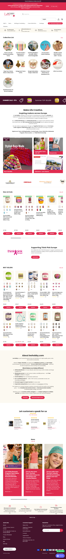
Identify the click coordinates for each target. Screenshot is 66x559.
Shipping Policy (52, 553)
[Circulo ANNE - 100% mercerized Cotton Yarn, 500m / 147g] (8, 200)
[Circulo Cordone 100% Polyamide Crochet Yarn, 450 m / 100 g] (30, 200)
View (62, 37)
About (4, 525)
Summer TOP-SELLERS (36, 100)
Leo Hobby (8, 553)
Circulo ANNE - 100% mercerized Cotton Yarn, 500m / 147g (7, 218)
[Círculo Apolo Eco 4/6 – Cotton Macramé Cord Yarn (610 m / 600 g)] (57, 316)
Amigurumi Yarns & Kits (21, 71)
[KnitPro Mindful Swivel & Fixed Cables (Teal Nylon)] (20, 316)
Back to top (32, 517)
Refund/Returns (26, 531)
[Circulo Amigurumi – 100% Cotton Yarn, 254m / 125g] (57, 276)
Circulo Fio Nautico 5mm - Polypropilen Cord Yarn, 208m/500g (33, 294)
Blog (4, 537)
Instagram (40, 384)
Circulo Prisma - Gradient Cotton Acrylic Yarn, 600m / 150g (18, 212)
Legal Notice (26, 535)
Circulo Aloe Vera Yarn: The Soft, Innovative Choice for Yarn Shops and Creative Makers (33, 475)
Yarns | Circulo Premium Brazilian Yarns (8, 54)
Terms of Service (27, 537)
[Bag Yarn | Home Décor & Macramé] (8, 64)
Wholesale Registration (37, 397)
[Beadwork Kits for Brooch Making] (8, 83)
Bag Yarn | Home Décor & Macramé (8, 71)
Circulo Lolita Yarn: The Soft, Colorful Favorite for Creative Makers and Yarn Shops (53, 475)
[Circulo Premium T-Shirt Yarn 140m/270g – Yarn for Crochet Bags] (20, 276)
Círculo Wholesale (7, 534)
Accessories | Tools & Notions (45, 53)
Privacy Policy (44, 553)
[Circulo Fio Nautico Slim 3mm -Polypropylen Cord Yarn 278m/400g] (45, 316)
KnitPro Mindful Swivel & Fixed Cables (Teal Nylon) (20, 325)
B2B (4, 541)
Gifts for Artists (57, 71)
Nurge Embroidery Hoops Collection (33, 71)
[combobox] (42, 14)
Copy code (54, 6)
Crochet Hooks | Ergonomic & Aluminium (20, 54)
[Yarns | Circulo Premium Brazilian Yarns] (8, 46)
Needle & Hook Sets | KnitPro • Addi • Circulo (58, 54)
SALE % (4, 23)
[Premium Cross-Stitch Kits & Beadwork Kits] (45, 64)
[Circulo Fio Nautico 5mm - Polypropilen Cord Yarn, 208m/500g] (33, 276)
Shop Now (25, 397)
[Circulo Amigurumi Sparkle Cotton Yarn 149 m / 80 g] (52, 200)
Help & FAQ (25, 525)
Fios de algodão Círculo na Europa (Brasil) (9, 531)
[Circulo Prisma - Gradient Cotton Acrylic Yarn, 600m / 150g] (19, 200)
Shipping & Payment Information (27, 528)
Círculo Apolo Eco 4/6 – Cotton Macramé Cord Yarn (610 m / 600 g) (57, 335)
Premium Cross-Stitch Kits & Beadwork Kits (45, 72)
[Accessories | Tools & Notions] (45, 46)
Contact (25, 533)
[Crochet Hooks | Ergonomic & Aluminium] (20, 46)
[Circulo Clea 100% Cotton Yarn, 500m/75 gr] (33, 316)
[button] (62, 19)
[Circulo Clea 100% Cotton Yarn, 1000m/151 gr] (41, 200)
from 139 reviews (33, 415)
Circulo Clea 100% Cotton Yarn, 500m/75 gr (32, 334)
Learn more (35, 257)
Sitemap (5, 543)
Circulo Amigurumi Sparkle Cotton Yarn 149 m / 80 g (51, 212)
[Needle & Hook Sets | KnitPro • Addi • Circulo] (58, 46)
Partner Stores (6, 539)
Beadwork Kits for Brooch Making (8, 90)
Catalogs (41, 23)
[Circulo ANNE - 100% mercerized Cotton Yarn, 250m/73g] (45, 276)
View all (61, 192)
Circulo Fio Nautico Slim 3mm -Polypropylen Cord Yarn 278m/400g (45, 335)
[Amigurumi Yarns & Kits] (20, 64)
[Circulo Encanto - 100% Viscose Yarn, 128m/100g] (8, 316)
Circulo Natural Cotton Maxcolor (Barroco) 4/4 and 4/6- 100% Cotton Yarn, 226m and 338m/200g (8, 296)
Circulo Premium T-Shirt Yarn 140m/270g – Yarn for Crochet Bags (20, 294)
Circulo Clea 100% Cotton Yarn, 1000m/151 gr (40, 214)
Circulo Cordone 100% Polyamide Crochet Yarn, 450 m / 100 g (29, 218)
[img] (33, 413)
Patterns (5, 26)
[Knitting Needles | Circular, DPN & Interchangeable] (33, 46)
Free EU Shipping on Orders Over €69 (33, 1)
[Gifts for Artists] (58, 64)
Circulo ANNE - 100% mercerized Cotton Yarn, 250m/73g (45, 294)
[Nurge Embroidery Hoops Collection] (33, 64)
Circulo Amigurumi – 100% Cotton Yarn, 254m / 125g (57, 294)
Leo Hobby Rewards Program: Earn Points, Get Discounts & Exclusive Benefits (12, 474)
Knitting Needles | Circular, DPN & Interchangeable (33, 54)
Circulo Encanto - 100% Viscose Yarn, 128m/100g (8, 334)
